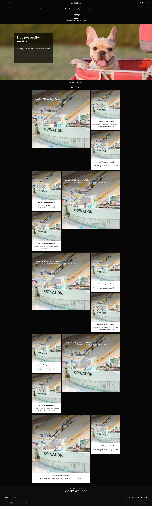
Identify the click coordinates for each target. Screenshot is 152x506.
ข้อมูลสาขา (90, 9)
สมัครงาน (7, 497)
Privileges (78, 9)
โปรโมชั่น (41, 9)
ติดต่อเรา (111, 9)
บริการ (100, 9)
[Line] (145, 3)
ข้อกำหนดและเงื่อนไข (22, 503)
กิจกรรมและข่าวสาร (54, 9)
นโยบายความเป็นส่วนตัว (10, 503)
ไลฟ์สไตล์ (67, 9)
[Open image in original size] (76, 3)
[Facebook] (140, 3)
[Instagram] (142, 3)
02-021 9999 (135, 497)
